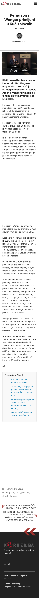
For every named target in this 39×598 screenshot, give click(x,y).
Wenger (14, 496)
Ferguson (10, 492)
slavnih (5, 496)
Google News (9, 587)
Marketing (16, 584)
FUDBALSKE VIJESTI (15, 489)
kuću (18, 492)
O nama (7, 584)
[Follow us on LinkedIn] (9, 564)
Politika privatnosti (24, 587)
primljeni (25, 492)
